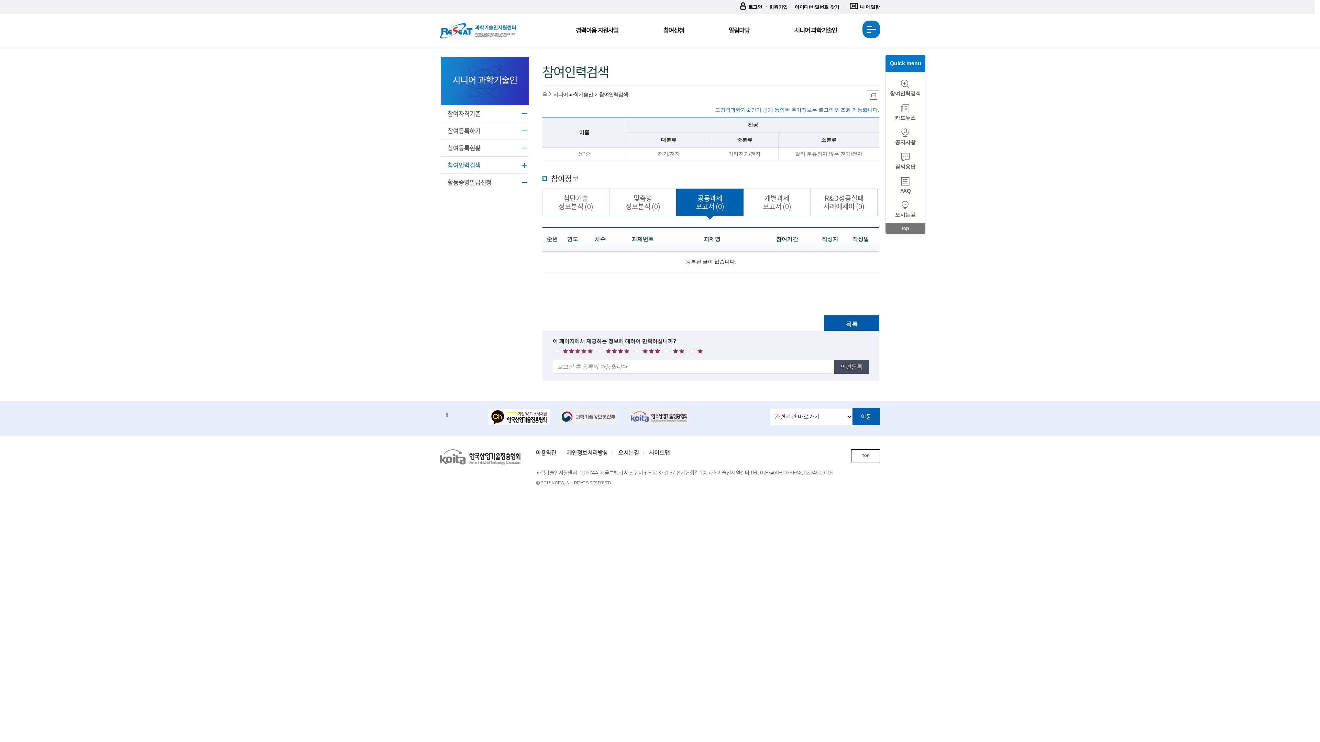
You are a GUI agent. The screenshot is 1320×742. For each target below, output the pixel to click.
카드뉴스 (905, 118)
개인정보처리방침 (587, 453)
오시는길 (905, 214)
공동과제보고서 (710, 202)
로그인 (755, 7)
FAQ (905, 191)
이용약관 (546, 453)
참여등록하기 (464, 130)
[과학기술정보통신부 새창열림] (589, 417)
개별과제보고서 (777, 202)
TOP (865, 456)
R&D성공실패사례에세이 (844, 202)
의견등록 (851, 367)
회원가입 (778, 7)
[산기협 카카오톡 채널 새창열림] (519, 417)
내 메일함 (870, 7)
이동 (866, 417)
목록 (852, 324)
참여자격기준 (464, 113)
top (905, 228)
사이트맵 (659, 453)
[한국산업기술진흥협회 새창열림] (660, 417)
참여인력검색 (464, 165)
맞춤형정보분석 (643, 202)
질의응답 (905, 166)
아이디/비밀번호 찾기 (817, 7)
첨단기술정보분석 (576, 202)
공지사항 (905, 142)
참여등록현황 (464, 148)
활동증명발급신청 (470, 182)
